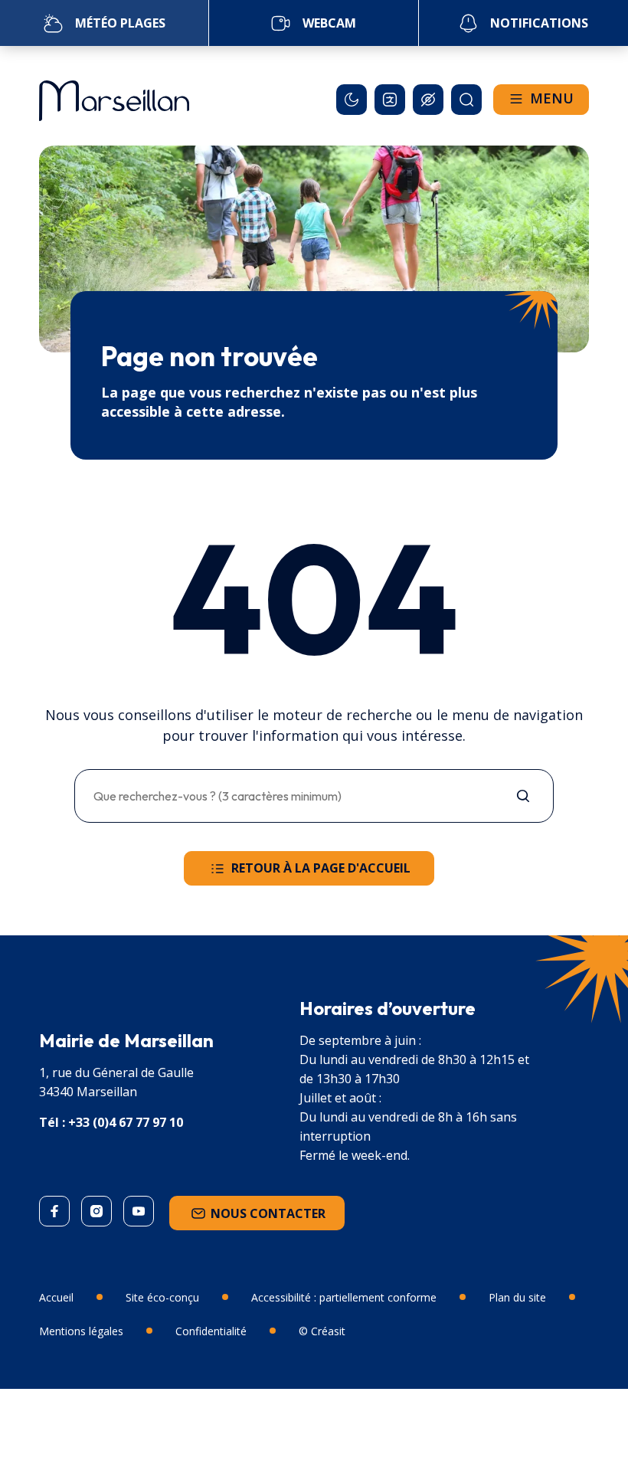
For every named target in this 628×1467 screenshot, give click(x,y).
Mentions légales (81, 1331)
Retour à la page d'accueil (320, 868)
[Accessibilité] (428, 99)
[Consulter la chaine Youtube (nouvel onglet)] (138, 1211)
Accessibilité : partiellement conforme (344, 1297)
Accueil (56, 1297)
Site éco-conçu (162, 1297)
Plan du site (517, 1297)
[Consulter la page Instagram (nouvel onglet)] (96, 1211)
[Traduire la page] (390, 99)
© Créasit (322, 1331)
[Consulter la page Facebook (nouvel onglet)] (54, 1211)
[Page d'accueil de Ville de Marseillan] (114, 95)
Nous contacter (268, 1213)
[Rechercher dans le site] (466, 99)
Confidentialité (211, 1331)
